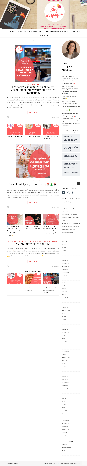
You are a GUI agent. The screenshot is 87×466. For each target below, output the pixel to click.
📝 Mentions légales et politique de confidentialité (68, 463)
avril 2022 (64, 370)
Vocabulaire (43, 182)
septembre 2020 (66, 429)
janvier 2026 (65, 260)
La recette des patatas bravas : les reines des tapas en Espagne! (33, 288)
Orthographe (25, 241)
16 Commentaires (55, 207)
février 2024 (65, 326)
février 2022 (65, 376)
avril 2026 (64, 250)
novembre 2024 (65, 304)
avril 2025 (64, 288)
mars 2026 (64, 254)
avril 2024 (64, 319)
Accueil (12, 31)
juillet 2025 (64, 279)
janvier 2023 (65, 344)
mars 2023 (64, 341)
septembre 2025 (66, 272)
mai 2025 (64, 285)
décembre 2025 (65, 263)
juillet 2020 (64, 435)
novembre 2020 (65, 423)
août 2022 (64, 360)
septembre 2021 (66, 392)
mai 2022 (64, 366)
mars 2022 (64, 373)
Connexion (64, 444)
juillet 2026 (64, 241)
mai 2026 (64, 247)
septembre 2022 (66, 357)
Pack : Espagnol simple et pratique (57, 31)
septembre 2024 (66, 310)
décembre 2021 (65, 382)
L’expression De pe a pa (14, 286)
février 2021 (65, 414)
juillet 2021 (64, 398)
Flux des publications (67, 447)
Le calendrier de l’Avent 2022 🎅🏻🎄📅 (33, 184)
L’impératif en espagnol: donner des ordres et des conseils (32, 229)
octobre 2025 (65, 269)
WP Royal (16, 463)
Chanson (36, 180)
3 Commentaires (55, 117)
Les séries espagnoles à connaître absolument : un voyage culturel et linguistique (33, 90)
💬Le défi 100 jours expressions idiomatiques (30, 31)
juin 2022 (64, 363)
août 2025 (64, 275)
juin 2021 (64, 401)
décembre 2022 (65, 348)
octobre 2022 (65, 354)
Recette (55, 180)
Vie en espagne (35, 182)
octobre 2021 (65, 388)
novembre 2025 (65, 266)
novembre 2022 (65, 351)
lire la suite (33, 112)
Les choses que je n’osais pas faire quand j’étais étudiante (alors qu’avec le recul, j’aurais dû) (70, 217)
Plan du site (44, 35)
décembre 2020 (65, 420)
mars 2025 (64, 291)
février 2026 (65, 257)
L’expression (32, 136)
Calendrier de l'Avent (27, 180)
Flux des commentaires (67, 450)
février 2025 (65, 294)
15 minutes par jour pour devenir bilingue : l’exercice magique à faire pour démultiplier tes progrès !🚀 (14, 231)
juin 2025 (64, 282)
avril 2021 (64, 407)
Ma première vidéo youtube (33, 244)
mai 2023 (64, 335)
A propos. (73, 31)
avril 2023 (64, 338)
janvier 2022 (65, 379)
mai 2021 (64, 404)
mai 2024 (64, 316)
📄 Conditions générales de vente (51, 463)
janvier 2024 (65, 329)
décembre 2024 (65, 301)
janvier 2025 (65, 297)
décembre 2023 (65, 332)
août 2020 (64, 432)
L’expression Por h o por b (14, 136)
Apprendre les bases (14, 180)
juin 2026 (64, 244)
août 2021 (64, 395)
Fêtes (50, 180)
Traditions (22, 182)
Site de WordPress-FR (67, 454)
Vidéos (37, 84)
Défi (33, 84)
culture (29, 84)
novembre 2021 (65, 385)
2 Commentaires (55, 266)
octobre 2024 (65, 307)
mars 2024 (64, 323)
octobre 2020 (65, 426)
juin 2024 (64, 313)
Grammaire (17, 241)
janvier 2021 (65, 417)
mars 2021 (64, 410)
